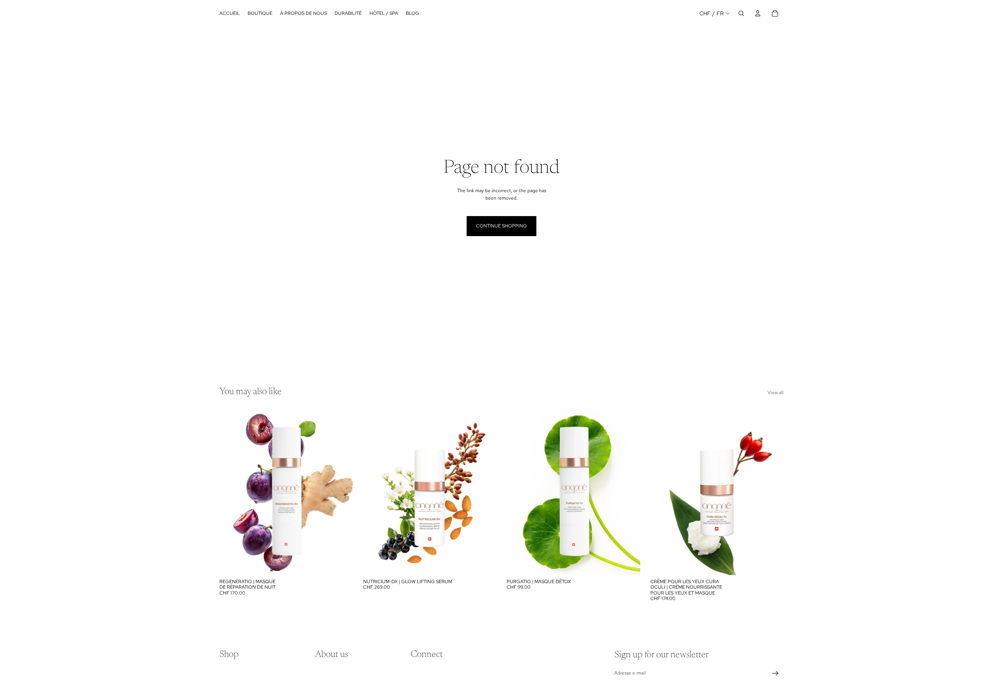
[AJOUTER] (341, 563)
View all (776, 392)
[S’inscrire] (775, 673)
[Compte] (757, 13)
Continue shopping (501, 226)
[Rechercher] (741, 13)
